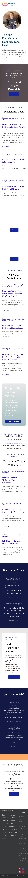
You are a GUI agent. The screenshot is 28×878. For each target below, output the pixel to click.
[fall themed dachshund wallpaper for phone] (14, 535)
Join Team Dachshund (14, 721)
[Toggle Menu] (25, 5)
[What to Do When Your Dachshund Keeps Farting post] (14, 319)
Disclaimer (14, 829)
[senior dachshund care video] (14, 444)
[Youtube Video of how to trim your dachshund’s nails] (14, 603)
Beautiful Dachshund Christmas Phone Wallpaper (11, 480)
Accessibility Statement (14, 833)
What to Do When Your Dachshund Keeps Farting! (13, 326)
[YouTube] (23, 872)
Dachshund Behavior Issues (5, 835)
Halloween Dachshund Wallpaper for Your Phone (13, 510)
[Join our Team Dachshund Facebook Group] (14, 702)
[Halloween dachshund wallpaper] (14, 503)
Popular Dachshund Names (5, 826)
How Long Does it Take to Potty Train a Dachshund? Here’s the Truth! (13, 294)
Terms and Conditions (14, 824)
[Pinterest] (20, 869)
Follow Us (14, 746)
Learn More (5, 146)
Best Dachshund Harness (5, 818)
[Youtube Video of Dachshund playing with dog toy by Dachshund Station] (14, 578)
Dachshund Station (16, 875)
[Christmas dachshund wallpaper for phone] (14, 471)
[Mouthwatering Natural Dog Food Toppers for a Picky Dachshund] (14, 348)
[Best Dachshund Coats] (14, 250)
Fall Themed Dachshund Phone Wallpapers (12, 542)
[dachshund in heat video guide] (14, 434)
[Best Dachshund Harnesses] (14, 221)
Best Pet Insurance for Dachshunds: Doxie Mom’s (13, 125)
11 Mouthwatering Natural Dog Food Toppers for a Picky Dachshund (13, 357)
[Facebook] (23, 869)
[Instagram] (20, 872)
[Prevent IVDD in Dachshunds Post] (13, 155)
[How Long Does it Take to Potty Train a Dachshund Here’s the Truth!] (14, 285)
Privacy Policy (13, 816)
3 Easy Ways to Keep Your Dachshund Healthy (13, 187)
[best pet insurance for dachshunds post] (14, 118)
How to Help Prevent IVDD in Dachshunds (13, 160)
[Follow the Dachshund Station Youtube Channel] (14, 727)
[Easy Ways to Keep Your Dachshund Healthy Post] (14, 180)
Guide (4, 129)
